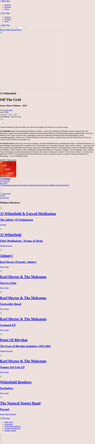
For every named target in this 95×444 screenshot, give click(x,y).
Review (3, 30)
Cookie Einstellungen (12, 428)
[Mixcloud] (0, 441)
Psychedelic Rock (44, 185)
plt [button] (2, 119)
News (7, 9)
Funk (36, 185)
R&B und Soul (11, 30)
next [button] (15, 114)
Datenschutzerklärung (13, 426)
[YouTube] (0, 439)
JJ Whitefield (5, 185)
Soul (67, 185)
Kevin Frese (4, 198)
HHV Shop (9, 422)
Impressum (9, 424)
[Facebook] (0, 437)
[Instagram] (0, 434)
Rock (20, 30)
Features (8, 5)
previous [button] (4, 114)
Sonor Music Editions (26, 185)
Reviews (8, 7)
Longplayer (14, 185)
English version (10, 431)
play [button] (10, 114)
